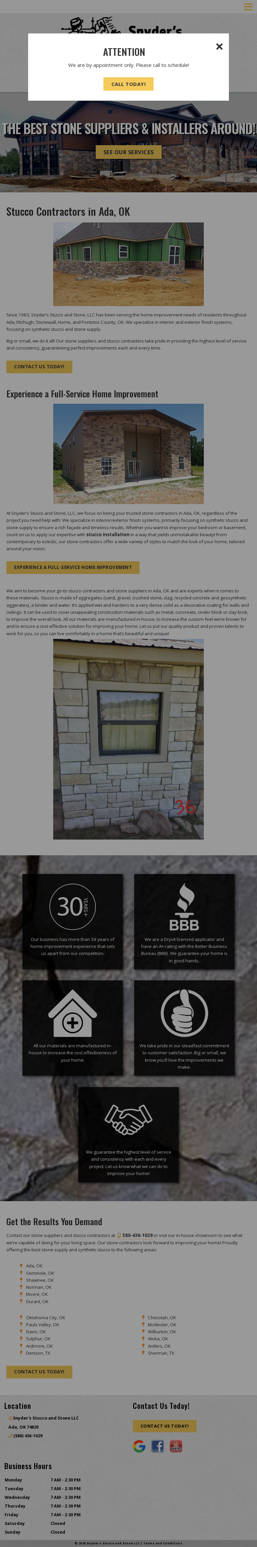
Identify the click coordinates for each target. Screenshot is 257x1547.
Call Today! (128, 84)
